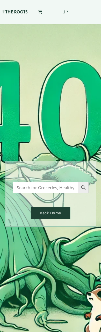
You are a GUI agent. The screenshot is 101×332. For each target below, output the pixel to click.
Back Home (50, 213)
